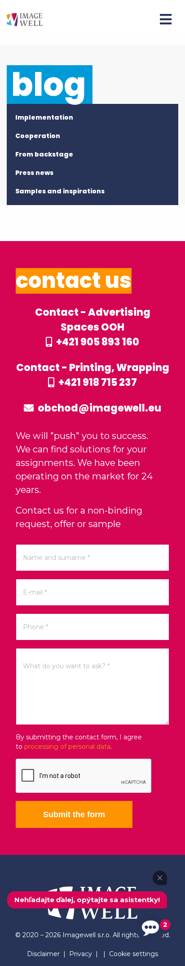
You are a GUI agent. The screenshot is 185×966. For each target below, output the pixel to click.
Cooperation (37, 135)
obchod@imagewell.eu (98, 408)
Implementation (44, 117)
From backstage (44, 154)
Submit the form (74, 814)
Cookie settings (133, 954)
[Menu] (165, 19)
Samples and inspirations (60, 191)
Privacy (80, 954)
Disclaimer (43, 954)
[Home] (25, 19)
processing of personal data (67, 746)
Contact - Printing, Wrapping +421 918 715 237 (92, 375)
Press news (34, 172)
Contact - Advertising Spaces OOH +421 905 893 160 (92, 327)
